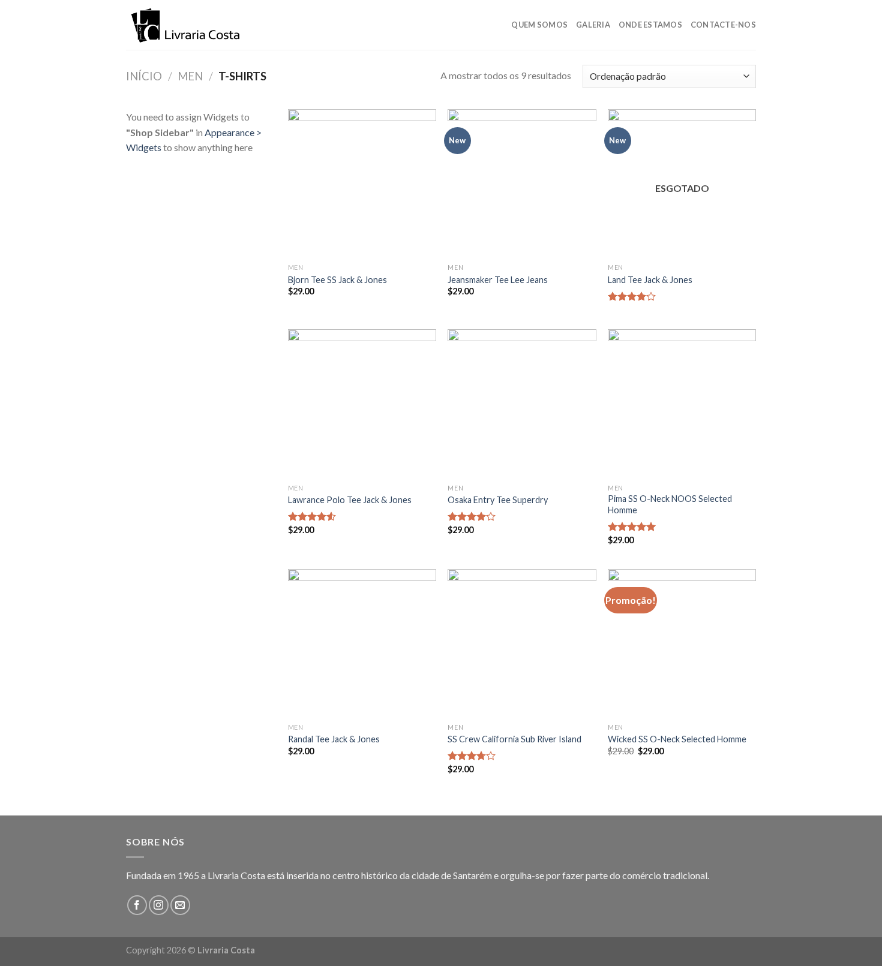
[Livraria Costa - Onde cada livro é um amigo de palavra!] (186, 25)
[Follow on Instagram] (159, 905)
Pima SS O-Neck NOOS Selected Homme (670, 504)
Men (190, 76)
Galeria (593, 24)
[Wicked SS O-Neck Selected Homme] (682, 643)
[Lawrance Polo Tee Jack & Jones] (362, 403)
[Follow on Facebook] (137, 905)
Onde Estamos (650, 24)
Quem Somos (539, 24)
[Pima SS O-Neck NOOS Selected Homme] (682, 403)
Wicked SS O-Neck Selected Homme (677, 739)
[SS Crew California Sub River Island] (522, 643)
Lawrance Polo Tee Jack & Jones (350, 500)
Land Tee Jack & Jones (650, 280)
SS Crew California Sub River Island (514, 739)
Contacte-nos (723, 24)
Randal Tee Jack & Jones (334, 739)
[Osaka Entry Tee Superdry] (522, 403)
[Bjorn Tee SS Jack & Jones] (362, 183)
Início (144, 76)
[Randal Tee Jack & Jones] (362, 643)
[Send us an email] (180, 905)
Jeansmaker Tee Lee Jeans (498, 280)
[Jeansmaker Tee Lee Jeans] (522, 183)
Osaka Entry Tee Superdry (498, 500)
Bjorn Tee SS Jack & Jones (337, 280)
